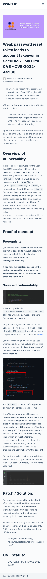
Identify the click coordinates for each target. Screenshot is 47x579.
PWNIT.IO (10, 4)
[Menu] (43, 4)
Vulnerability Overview (13, 81)
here (40, 334)
